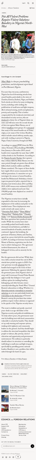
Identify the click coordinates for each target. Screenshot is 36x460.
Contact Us (4, 432)
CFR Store (22, 430)
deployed (4, 120)
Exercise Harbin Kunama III (21, 217)
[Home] (2, 3)
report (14, 145)
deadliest (10, 128)
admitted (21, 265)
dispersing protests (8, 291)
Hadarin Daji (17, 214)
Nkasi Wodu (5, 82)
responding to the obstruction (12, 296)
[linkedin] (6, 457)
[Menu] (33, 3)
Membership (22, 424)
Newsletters (22, 428)
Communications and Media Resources (25, 432)
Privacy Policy (5, 435)
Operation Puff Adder (10, 212)
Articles (3, 8)
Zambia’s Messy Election (17, 405)
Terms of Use (22, 435)
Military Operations (13, 374)
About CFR (4, 424)
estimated (30, 128)
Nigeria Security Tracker (13, 158)
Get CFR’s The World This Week (11, 442)
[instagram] (13, 457)
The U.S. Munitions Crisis (17, 396)
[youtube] (9, 457)
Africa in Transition (10, 359)
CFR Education (5, 430)
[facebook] (2, 457)
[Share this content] (18, 457)
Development (24, 374)
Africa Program (22, 359)
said (3, 278)
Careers (3, 428)
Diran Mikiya (25, 212)
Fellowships (22, 426)
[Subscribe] (32, 446)
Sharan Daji (6, 214)
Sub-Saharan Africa (7, 376)
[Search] (28, 3)
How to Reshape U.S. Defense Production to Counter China (18, 387)
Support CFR (5, 426)
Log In (24, 3)
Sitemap (3, 437)
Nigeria (4, 12)
